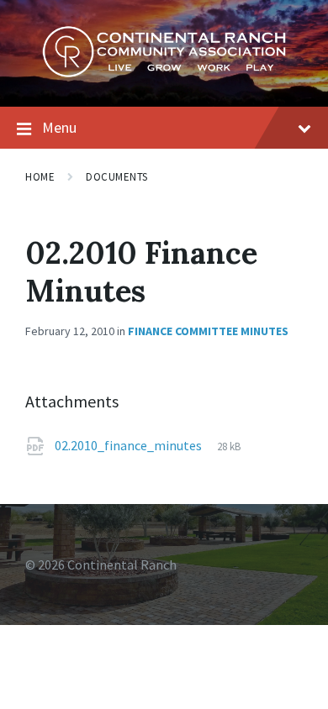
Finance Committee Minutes (208, 331)
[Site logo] (164, 73)
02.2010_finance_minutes (129, 445)
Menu (59, 127)
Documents (117, 177)
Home (40, 177)
